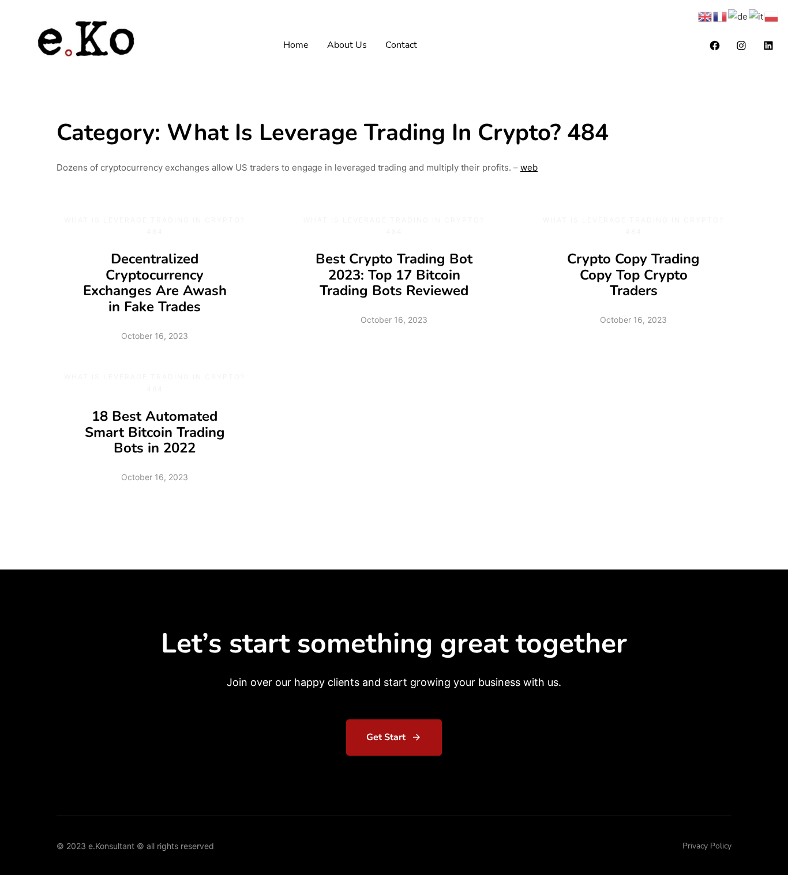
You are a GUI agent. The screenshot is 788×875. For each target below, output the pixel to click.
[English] (705, 15)
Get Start (386, 737)
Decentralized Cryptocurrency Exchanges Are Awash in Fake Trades (155, 283)
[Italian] (756, 15)
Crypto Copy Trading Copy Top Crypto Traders (633, 275)
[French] (720, 15)
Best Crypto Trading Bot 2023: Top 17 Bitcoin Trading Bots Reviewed (394, 275)
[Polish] (771, 15)
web (529, 167)
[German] (738, 15)
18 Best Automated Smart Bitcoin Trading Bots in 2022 (155, 432)
